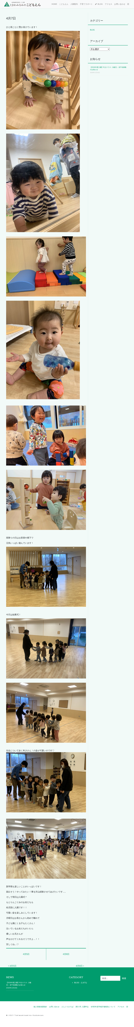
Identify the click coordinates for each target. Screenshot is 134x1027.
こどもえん (63, 4)
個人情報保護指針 (40, 1007)
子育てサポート (86, 4)
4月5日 (26, 954)
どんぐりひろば (67, 1007)
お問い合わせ (119, 4)
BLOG (100, 4)
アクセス (108, 4)
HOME (54, 4)
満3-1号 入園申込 (82, 1007)
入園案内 (74, 4)
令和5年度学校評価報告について (103, 1007)
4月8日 (66, 954)
